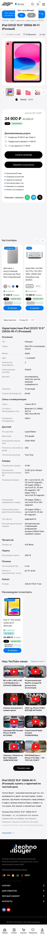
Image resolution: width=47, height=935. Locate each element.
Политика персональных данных (14, 870)
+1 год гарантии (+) (19, 146)
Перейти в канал (37, 661)
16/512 (38, 286)
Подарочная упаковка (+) (22, 141)
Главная (5, 20)
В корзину (12, 308)
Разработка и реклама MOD (11, 881)
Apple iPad (20, 20)
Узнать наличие (23, 155)
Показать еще (23, 768)
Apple (12, 20)
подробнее (7, 833)
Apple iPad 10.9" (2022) (34, 20)
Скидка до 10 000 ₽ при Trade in (21, 137)
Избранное (31, 34)
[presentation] (5, 62)
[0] (38, 4)
